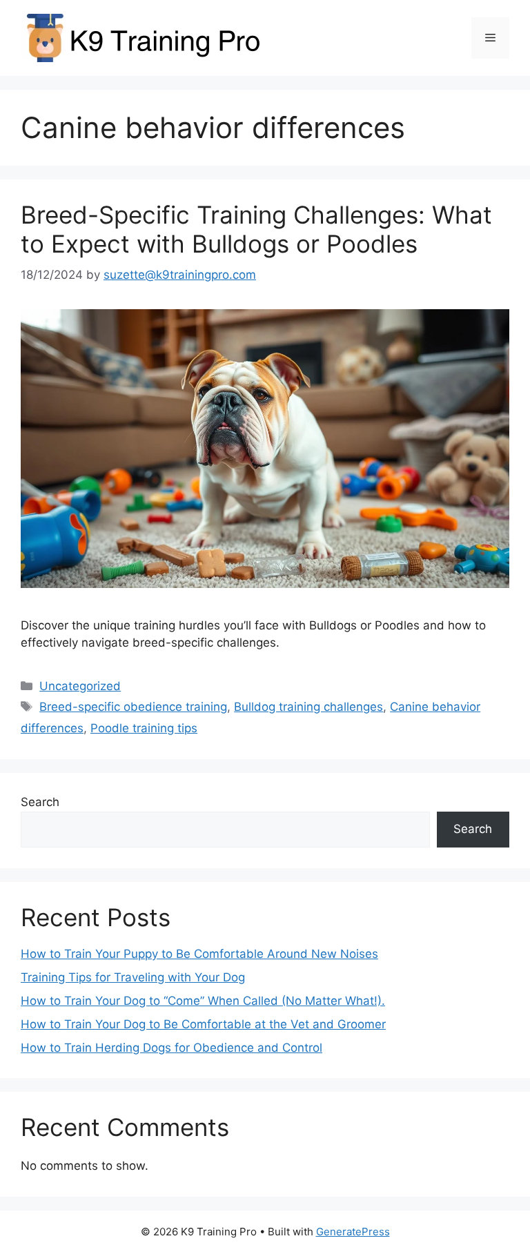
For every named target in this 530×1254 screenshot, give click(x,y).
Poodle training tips (143, 728)
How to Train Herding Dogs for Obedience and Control (171, 1048)
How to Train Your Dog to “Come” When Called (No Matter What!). (203, 1001)
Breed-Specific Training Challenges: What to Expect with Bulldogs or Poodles (256, 229)
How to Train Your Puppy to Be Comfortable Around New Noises (199, 954)
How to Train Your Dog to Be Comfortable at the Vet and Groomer (203, 1024)
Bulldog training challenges (308, 707)
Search (40, 802)
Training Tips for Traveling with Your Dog (133, 977)
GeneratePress (353, 1231)
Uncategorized (80, 686)
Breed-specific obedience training (133, 707)
